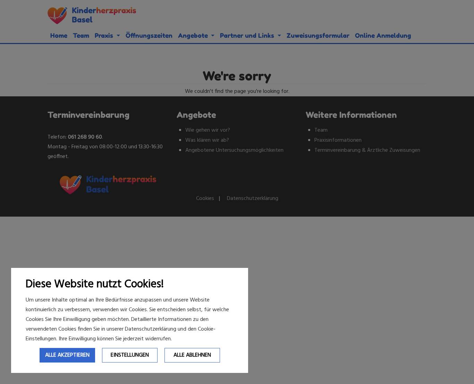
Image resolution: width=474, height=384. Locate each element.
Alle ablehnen (192, 355)
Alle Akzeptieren (67, 355)
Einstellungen (130, 355)
